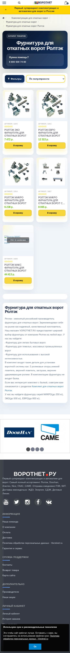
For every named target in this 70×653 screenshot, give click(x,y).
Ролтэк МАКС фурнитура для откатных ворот (15, 267)
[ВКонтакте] (48, 502)
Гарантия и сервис (12, 548)
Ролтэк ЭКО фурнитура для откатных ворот (15, 132)
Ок (35, 646)
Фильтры (16, 78)
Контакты (7, 564)
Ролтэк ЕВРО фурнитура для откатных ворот (49, 132)
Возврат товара (10, 570)
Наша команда (10, 521)
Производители (10, 591)
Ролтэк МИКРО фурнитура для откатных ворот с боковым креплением (50, 200)
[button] (28, 449)
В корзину (18, 145)
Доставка (7, 537)
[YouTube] (5, 502)
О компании (8, 527)
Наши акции (8, 597)
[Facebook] (38, 502)
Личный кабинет (11, 613)
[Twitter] (16, 502)
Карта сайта (8, 575)
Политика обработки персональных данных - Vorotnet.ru (32, 543)
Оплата (6, 532)
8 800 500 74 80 (17, 62)
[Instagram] (27, 502)
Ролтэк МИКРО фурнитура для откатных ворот (15, 200)
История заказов (11, 619)
